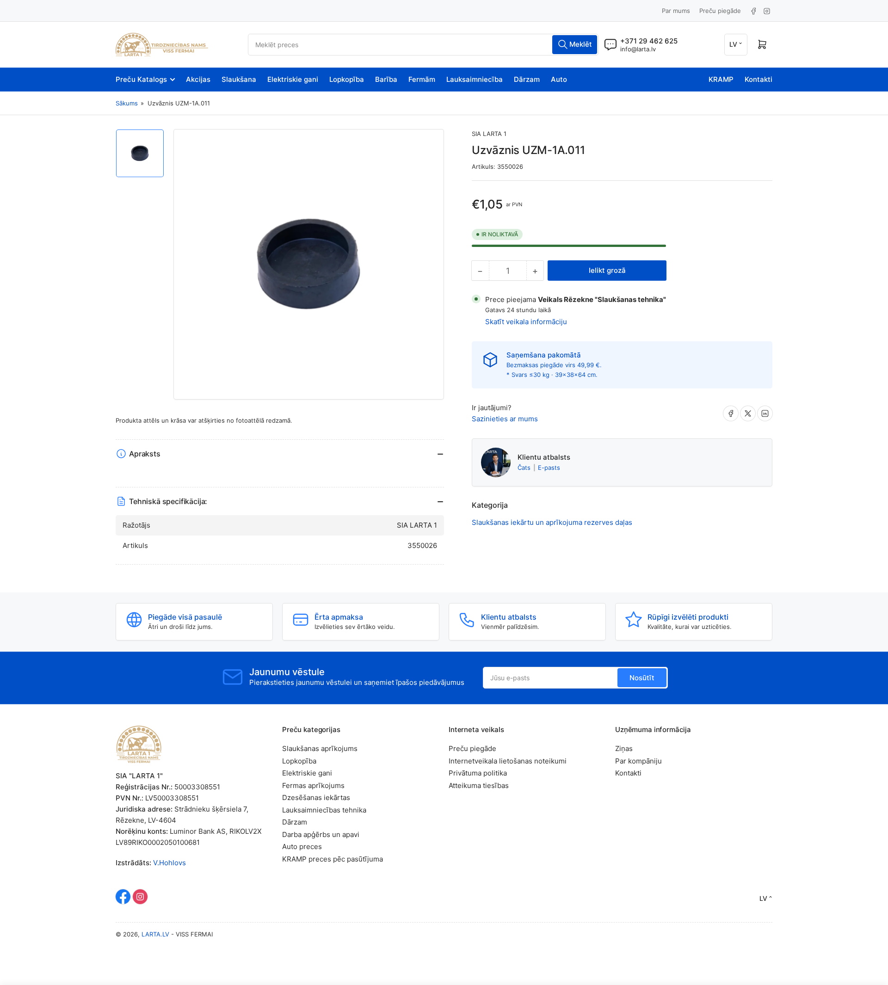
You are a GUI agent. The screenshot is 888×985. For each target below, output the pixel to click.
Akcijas (198, 79)
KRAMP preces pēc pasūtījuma (332, 859)
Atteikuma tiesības (479, 785)
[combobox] (423, 44)
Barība (386, 79)
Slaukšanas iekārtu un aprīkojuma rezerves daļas (552, 522)
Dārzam (527, 79)
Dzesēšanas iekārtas (316, 797)
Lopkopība (346, 79)
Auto (559, 79)
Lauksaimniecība (474, 79)
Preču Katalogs (141, 79)
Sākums (127, 103)
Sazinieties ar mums (505, 418)
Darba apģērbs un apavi (320, 834)
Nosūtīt (641, 677)
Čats (525, 467)
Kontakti (758, 79)
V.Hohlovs (169, 862)
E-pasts (549, 467)
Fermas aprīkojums (313, 785)
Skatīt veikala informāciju (526, 321)
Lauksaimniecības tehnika (324, 810)
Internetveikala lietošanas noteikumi (508, 761)
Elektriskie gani (292, 79)
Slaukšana (239, 79)
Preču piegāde (720, 10)
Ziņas (624, 748)
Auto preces (302, 846)
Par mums (676, 10)
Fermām (421, 79)
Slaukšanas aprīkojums (320, 748)
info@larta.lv (638, 49)
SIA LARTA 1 (489, 133)
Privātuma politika (478, 773)
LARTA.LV (155, 934)
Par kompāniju (638, 761)
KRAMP (721, 79)
